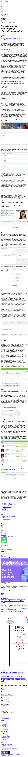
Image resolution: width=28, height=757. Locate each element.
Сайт (2, 536)
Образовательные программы (10, 748)
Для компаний (6, 736)
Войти (4, 717)
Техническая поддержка (14, 754)
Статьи (5, 723)
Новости (5, 724)
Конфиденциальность (8, 739)
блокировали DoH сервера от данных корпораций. (14, 608)
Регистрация (6, 718)
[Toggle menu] (1, 1)
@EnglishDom (9, 549)
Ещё (5, 688)
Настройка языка (4, 754)
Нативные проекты (7, 746)
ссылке (19, 81)
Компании (5, 726)
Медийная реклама (7, 745)
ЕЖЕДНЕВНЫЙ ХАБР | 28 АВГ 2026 (9, 591)
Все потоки (5, 1)
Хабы (4, 725)
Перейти (2, 588)
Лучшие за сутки (4, 694)
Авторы (5, 727)
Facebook (5, 536)
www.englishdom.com (8, 701)
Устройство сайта (7, 733)
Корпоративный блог (8, 744)
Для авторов (6, 735)
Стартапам (5, 749)
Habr (8, 755)
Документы (6, 737)
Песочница (5, 729)
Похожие (11, 694)
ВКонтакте (10, 536)
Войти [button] (2, 8)
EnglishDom (3, 22)
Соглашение (6, 738)
